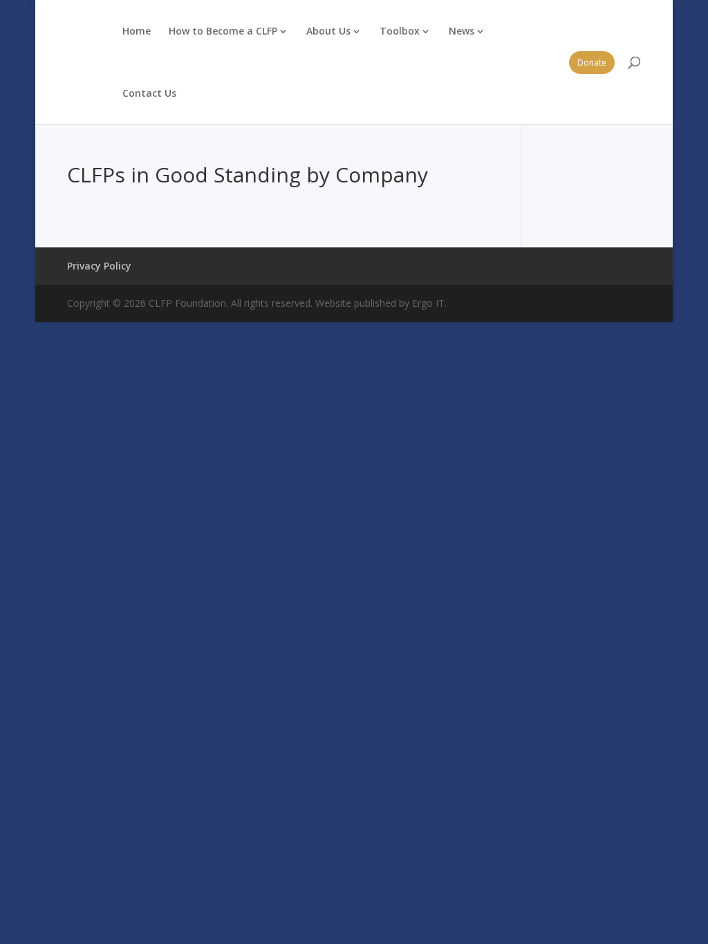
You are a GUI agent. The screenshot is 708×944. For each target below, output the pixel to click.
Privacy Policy (99, 265)
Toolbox (400, 30)
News (461, 30)
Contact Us (149, 93)
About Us (328, 30)
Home (136, 30)
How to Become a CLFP (223, 30)
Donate (591, 62)
